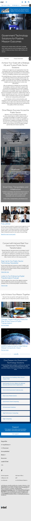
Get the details (5, 325)
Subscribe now (5, 272)
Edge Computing (7, 419)
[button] (15, 220)
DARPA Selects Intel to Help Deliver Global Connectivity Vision (14, 347)
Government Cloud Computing (11, 401)
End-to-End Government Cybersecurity (13, 390)
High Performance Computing (10, 413)
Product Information (18, 58)
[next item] (30, 5)
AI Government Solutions (9, 407)
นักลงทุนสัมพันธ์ (5, 451)
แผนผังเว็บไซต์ (4, 461)
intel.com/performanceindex (6, 489)
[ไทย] (25, 2)
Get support (15, 434)
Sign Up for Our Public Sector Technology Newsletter (12, 262)
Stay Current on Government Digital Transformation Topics (19, 10)
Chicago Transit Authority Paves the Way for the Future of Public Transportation (14, 321)
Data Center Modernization (10, 396)
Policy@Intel (5, 224)
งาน (2, 465)
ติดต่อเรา (3, 455)
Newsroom (4, 458)
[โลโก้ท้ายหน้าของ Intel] (4, 507)
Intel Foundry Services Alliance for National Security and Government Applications (14, 384)
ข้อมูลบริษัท (4, 441)
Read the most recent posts (8, 234)
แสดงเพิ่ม (16, 354)
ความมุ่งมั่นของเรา (6, 444)
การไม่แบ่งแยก (5, 448)
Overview (6, 58)
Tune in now (4, 285)
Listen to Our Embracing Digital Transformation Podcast (12, 277)
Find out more (5, 350)
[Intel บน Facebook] (2, 470)
